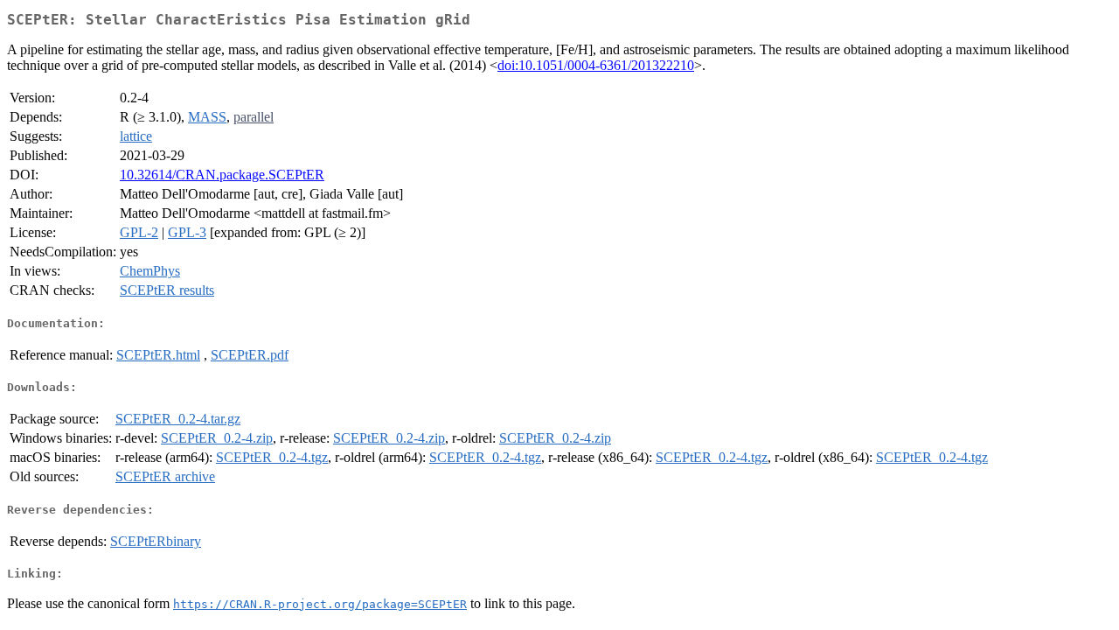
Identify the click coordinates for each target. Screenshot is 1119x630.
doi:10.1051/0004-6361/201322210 (595, 65)
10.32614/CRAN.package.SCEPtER (222, 174)
